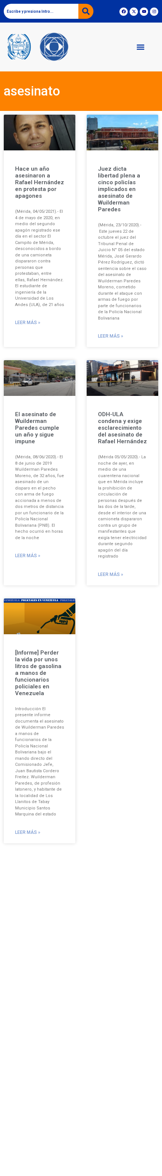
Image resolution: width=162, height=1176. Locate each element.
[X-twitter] (134, 12)
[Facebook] (123, 12)
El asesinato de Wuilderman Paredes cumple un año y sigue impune (37, 428)
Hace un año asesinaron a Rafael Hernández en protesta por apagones (39, 182)
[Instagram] (154, 12)
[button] (140, 47)
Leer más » (27, 322)
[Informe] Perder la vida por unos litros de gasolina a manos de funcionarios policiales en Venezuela (38, 673)
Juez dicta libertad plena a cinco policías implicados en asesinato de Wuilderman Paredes (119, 189)
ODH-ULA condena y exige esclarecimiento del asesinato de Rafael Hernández (122, 428)
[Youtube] (144, 12)
